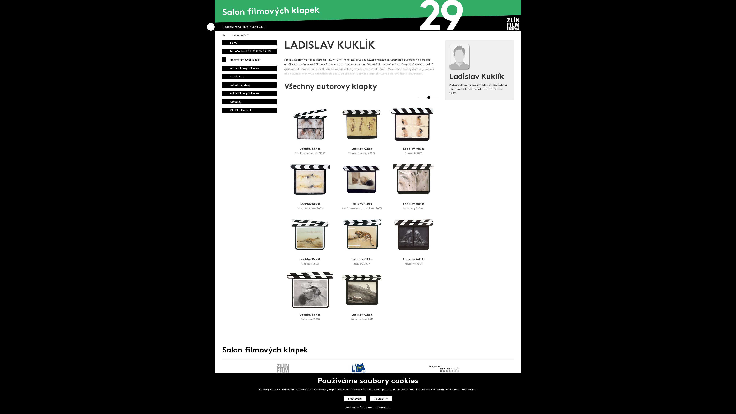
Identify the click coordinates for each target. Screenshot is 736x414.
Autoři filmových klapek (244, 68)
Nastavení (355, 399)
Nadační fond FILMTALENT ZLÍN (250, 51)
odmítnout (382, 407)
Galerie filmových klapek (245, 59)
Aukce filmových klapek (244, 93)
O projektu (236, 76)
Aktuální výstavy (240, 85)
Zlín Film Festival (240, 110)
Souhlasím (381, 399)
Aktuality (235, 102)
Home (234, 43)
